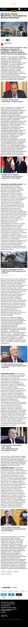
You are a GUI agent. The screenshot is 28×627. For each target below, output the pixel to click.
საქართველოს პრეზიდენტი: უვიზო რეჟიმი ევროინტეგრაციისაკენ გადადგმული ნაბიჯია (11, 447)
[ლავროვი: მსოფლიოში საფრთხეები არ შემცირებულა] (14, 90)
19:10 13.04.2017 (4, 20)
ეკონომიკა (22, 591)
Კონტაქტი (12, 602)
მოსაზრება (3, 571)
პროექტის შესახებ (5, 602)
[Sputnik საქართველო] (4, 9)
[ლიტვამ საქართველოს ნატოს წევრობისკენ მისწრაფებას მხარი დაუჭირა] (14, 259)
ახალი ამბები (4, 591)
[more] (26, 104)
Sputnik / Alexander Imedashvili (7, 37)
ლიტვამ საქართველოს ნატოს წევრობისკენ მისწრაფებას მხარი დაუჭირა (13, 271)
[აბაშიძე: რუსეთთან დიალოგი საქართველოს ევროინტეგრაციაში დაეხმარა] (14, 354)
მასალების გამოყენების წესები (8, 603)
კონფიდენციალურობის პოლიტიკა (8, 607)
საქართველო (15, 571)
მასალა (5, 44)
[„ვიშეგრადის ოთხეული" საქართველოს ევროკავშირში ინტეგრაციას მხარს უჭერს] (14, 165)
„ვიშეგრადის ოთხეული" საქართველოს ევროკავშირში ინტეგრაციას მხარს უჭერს (12, 176)
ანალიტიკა (9, 571)
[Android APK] (4, 615)
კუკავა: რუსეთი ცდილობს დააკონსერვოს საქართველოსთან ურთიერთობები (13, 528)
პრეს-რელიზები (4, 605)
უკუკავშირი (3, 612)
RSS (9, 605)
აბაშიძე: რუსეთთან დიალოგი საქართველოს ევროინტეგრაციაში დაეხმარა (14, 365)
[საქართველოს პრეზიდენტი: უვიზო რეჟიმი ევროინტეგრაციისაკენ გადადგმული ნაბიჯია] (14, 435)
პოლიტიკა (16, 591)
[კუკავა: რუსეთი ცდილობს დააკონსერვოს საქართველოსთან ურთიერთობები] (14, 517)
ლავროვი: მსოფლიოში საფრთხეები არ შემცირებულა (12, 100)
